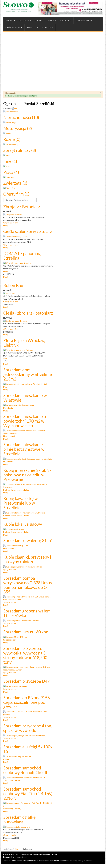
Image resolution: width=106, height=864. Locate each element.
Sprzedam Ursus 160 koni (26, 631)
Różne (11, 139)
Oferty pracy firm (10, 223)
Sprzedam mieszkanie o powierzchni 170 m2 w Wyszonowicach (24, 421)
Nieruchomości (21, 117)
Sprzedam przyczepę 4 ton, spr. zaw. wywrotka (27, 728)
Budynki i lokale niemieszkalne (16, 490)
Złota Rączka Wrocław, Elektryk (24, 342)
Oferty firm (16, 193)
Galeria (51, 20)
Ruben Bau (13, 285)
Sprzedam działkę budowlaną (19, 819)
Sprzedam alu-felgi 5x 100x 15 (27, 749)
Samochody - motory (12, 780)
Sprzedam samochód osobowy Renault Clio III (25, 770)
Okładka (65, 20)
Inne (10, 161)
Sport (39, 20)
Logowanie (83, 20)
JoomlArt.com (21, 857)
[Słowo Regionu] (18, 7)
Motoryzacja (17, 128)
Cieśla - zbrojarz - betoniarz (28, 312)
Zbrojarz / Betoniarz (21, 206)
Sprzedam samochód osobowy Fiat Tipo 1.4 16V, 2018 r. (27, 793)
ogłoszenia (13, 27)
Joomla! (7, 860)
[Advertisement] (53, 61)
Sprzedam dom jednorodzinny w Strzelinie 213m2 (27, 374)
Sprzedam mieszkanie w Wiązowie (25, 397)
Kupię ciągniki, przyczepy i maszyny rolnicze (27, 559)
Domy (5, 271)
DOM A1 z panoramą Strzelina (22, 255)
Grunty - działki (9, 835)
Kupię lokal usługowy (22, 524)
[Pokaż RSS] (14, 108)
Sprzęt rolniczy (19, 150)
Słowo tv (25, 20)
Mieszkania (8, 408)
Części (6, 759)
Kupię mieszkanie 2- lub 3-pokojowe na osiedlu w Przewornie (27, 475)
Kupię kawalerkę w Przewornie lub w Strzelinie (20, 503)
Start (9, 20)
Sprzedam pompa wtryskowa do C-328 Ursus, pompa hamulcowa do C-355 (28, 585)
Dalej (5, 225)
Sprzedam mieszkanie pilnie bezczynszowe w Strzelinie (23, 449)
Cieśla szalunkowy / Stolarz (27, 231)
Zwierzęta (15, 182)
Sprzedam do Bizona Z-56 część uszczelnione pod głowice (26, 702)
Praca (11, 172)
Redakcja (32, 27)
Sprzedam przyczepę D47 (26, 681)
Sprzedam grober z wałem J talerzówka (27, 613)
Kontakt (47, 27)
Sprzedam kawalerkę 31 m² (27, 540)
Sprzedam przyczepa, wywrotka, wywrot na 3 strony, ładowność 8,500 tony (25, 655)
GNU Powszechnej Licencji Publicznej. (76, 860)
